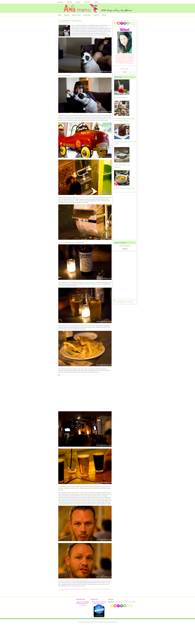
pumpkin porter (87, 589)
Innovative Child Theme (91, 622)
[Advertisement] (125, 216)
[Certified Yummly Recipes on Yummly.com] (82, 604)
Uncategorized (67, 589)
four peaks (78, 589)
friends (82, 589)
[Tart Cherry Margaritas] (125, 87)
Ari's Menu (97, 9)
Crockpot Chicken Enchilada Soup (124, 188)
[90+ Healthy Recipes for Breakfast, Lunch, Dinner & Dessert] (125, 108)
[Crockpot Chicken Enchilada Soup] (125, 178)
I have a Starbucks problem (84, 197)
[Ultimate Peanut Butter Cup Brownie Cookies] (125, 132)
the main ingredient (103, 589)
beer (75, 589)
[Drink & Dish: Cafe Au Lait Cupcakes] (125, 155)
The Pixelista (100, 622)
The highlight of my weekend (69, 21)
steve (97, 589)
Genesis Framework (112, 622)
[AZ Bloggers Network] (99, 603)
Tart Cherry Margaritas (120, 97)
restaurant (93, 589)
